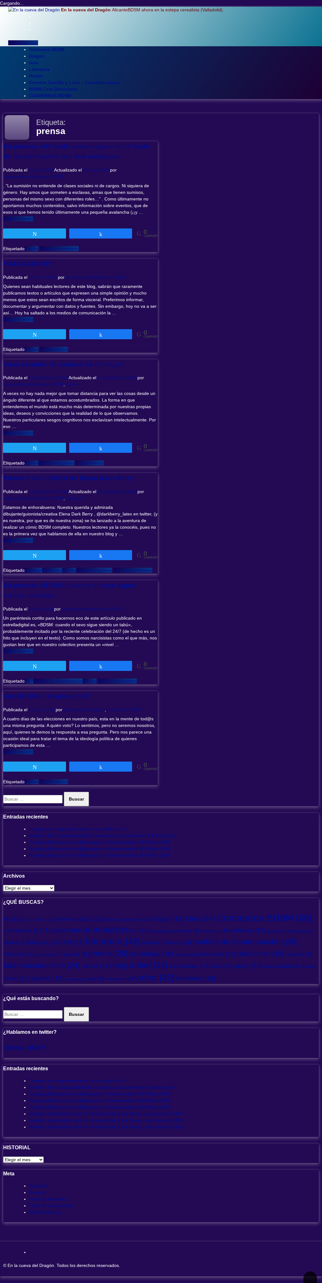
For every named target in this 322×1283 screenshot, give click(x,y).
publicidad (187, 955)
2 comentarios (54, 781)
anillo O (42, 920)
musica (18, 954)
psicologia (151, 953)
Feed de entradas (47, 1198)
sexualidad (281, 966)
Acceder (38, 1192)
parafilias (49, 954)
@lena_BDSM (24, 1047)
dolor (189, 930)
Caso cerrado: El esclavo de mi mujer (63, 364)
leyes (17, 942)
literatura (75, 498)
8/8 (10, 919)
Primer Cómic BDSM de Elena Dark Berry (68, 477)
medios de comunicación (58, 681)
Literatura (39, 69)
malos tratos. (166, 942)
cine (200, 918)
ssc (96, 979)
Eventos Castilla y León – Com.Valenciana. (74, 82)
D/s (138, 930)
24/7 (29, 681)
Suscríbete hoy (23, 42)
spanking (76, 979)
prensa (31, 248)
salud (96, 965)
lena (33, 62)
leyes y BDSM (58, 942)
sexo (248, 965)
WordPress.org (45, 1212)
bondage (33, 570)
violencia (195, 978)
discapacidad (164, 931)
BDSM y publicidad (121, 920)
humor (72, 384)
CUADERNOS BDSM (50, 95)
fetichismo (52, 570)
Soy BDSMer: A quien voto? (47, 696)
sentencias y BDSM (200, 966)
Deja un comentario (59, 248)
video (154, 977)
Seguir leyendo (18, 218)
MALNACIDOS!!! (28, 263)
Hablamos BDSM (46, 49)
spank (47, 978)
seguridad (140, 965)
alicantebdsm (16, 176)
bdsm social (77, 919)
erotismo (211, 931)
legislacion (299, 931)
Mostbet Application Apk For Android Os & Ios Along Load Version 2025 (106, 1113)
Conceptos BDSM (264, 918)
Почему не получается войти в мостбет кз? (77, 828)
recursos (217, 954)
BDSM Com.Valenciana (53, 89)
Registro (38, 1185)
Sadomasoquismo (56, 462)
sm (20, 979)
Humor (36, 75)
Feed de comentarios (51, 1205)
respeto (298, 954)
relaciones (260, 954)
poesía (75, 954)
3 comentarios (54, 349)
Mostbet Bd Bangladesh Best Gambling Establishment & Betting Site (103, 835)
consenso (23, 930)
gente (276, 931)
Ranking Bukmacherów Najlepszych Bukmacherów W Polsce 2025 (99, 842)
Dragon (37, 56)
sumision (119, 979)
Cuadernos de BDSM (86, 930)
